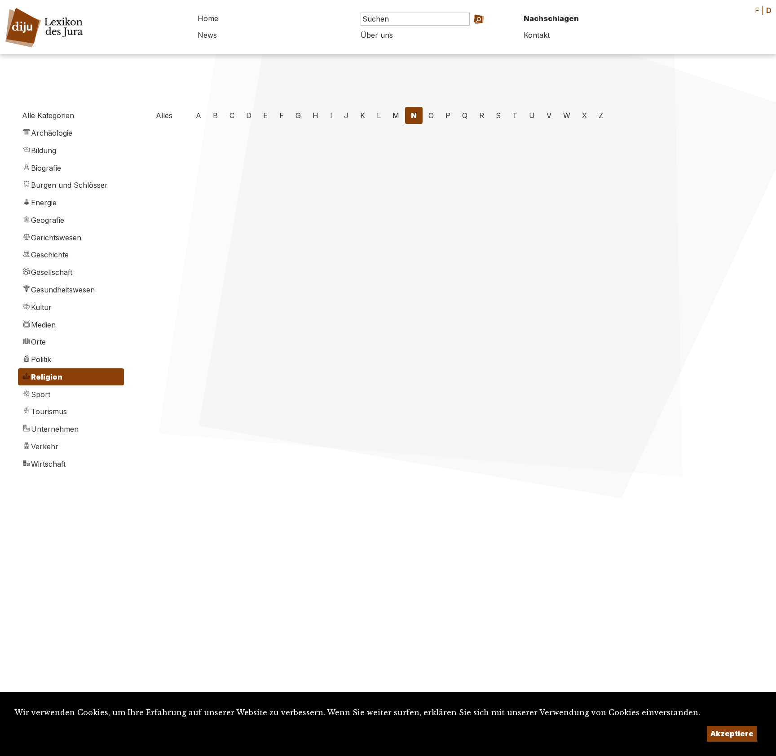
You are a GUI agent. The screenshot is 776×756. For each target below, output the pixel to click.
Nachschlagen (551, 18)
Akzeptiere (732, 733)
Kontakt (537, 35)
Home (208, 18)
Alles (164, 115)
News (207, 35)
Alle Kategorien (48, 115)
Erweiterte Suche (471, 31)
